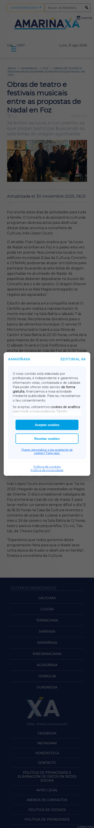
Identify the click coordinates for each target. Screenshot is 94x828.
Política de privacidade (47, 470)
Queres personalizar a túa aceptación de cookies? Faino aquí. (47, 451)
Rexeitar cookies (47, 439)
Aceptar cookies (47, 425)
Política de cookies (47, 466)
